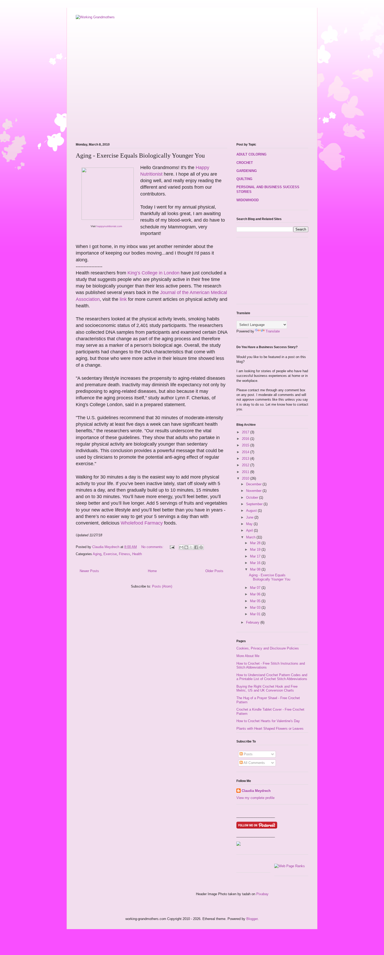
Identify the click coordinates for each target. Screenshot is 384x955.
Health (137, 554)
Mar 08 (255, 569)
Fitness (124, 554)
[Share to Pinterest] (201, 547)
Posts (248, 754)
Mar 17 (255, 556)
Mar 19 (255, 549)
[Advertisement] (137, 128)
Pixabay (262, 894)
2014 (246, 452)
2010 (246, 478)
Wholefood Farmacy (142, 523)
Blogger (252, 919)
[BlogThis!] (186, 547)
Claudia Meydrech (256, 791)
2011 (246, 472)
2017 (246, 432)
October (252, 497)
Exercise (110, 554)
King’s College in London (153, 272)
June (250, 517)
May (250, 524)
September (255, 504)
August (252, 511)
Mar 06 (255, 594)
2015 (246, 445)
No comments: (153, 547)
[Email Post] (172, 547)
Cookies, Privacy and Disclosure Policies (267, 648)
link (124, 299)
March (251, 537)
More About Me (247, 656)
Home (152, 571)
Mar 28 (255, 543)
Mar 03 (255, 607)
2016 (246, 439)
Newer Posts (89, 571)
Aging (97, 554)
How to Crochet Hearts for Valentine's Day (268, 721)
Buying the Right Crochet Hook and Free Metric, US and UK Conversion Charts (267, 688)
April (250, 530)
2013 (246, 459)
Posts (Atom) (162, 586)
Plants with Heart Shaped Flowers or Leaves (270, 728)
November (254, 491)
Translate (273, 331)
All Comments (254, 763)
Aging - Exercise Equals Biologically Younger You (140, 155)
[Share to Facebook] (196, 547)
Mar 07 (255, 588)
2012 (246, 465)
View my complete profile (255, 798)
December (254, 484)
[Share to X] (191, 547)
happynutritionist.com (109, 226)
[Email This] (181, 547)
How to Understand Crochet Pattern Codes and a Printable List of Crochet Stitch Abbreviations (271, 677)
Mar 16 (255, 563)
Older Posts (214, 571)
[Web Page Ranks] (289, 866)
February (253, 622)
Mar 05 (255, 601)
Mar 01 (255, 614)
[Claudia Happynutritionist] (238, 845)
